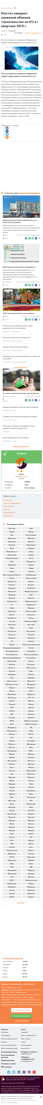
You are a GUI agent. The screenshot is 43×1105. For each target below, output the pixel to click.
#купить (12, 615)
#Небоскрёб (31, 771)
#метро (31, 581)
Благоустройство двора (9, 1045)
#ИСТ (12, 724)
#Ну (31, 801)
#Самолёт (31, 665)
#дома (12, 645)
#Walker (31, 860)
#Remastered (12, 874)
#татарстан (12, 631)
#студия (12, 621)
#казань (31, 572)
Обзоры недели (35, 316)
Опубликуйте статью (21, 1010)
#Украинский (31, 804)
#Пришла (12, 821)
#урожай (31, 817)
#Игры (31, 864)
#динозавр (31, 857)
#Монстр (31, 761)
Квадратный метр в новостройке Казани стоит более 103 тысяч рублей (20, 221)
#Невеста (12, 744)
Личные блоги (9, 516)
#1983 (12, 857)
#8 (31, 728)
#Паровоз (31, 777)
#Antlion (12, 764)
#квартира (12, 565)
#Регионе (31, 754)
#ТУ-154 (31, 698)
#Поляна (31, 877)
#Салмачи (31, 688)
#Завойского (12, 731)
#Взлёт (12, 781)
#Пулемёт (31, 718)
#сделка (31, 555)
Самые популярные (21, 447)
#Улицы (31, 884)
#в (12, 641)
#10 (11, 738)
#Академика (31, 684)
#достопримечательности (12, 575)
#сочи (31, 558)
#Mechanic (31, 890)
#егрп (31, 628)
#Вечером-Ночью (12, 684)
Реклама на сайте (8, 1064)
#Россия (12, 771)
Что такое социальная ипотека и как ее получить (21, 393)
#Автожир (12, 801)
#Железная (31, 887)
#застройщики (31, 535)
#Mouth (31, 787)
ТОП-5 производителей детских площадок (18, 313)
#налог (11, 572)
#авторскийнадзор (31, 655)
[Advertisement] (21, 164)
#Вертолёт (31, 681)
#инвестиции (12, 555)
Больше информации (12, 1102)
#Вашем (12, 754)
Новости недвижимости (33, 33)
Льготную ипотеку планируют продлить (15, 347)
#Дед (31, 731)
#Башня (31, 767)
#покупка (31, 635)
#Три (12, 678)
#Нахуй (12, 811)
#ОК (12, 867)
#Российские (12, 761)
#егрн (12, 628)
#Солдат (12, 718)
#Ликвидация (11, 751)
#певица (12, 831)
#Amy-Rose (12, 860)
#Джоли (12, 794)
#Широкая (31, 694)
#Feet (12, 864)
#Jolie (31, 784)
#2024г (12, 847)
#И (31, 837)
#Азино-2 (12, 668)
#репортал (12, 591)
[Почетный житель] (18, 471)
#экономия (31, 615)
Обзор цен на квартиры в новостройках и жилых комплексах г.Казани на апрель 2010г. (19, 427)
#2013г (31, 734)
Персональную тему (8, 1005)
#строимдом (31, 658)
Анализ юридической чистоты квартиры (16, 438)
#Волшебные (12, 870)
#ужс (31, 847)
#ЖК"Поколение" (31, 724)
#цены (12, 548)
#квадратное (12, 601)
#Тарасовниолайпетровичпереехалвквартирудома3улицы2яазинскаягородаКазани (31, 645)
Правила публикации (21, 1021)
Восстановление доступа (8, 1056)
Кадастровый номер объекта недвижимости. (19, 267)
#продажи (12, 588)
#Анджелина (31, 791)
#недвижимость (12, 552)
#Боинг (11, 691)
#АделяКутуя (12, 728)
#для (31, 595)
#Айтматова (31, 668)
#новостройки (31, 611)
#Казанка (31, 821)
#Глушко (12, 688)
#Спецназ (31, 714)
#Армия (31, 711)
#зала (12, 608)
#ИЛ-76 (31, 708)
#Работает (31, 774)
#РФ (11, 714)
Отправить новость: (29, 1053)
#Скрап (12, 894)
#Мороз (12, 734)
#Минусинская (12, 850)
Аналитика (15, 331)
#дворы (31, 532)
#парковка (31, 588)
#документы (12, 581)
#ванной (12, 598)
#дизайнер (31, 651)
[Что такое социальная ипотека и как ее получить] (21, 380)
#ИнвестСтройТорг (31, 721)
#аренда (31, 548)
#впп (12, 562)
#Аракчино (12, 854)
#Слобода (12, 698)
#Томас (12, 837)
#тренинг (31, 585)
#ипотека (12, 528)
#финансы (31, 538)
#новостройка (31, 578)
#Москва (31, 764)
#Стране (31, 757)
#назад (11, 741)
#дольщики (12, 542)
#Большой (11, 817)
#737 (12, 708)
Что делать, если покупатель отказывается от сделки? (20, 416)
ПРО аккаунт (6, 1067)
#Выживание (31, 744)
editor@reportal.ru (21, 476)
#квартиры (12, 611)
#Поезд (31, 674)
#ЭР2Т (12, 880)
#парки (11, 532)
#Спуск (31, 661)
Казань (3, 8)
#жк (12, 535)
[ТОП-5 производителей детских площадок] (21, 300)
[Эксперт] (21, 471)
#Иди (31, 807)
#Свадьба (31, 741)
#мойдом (12, 545)
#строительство (12, 655)
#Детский (12, 777)
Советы (38, 396)
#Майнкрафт (12, 884)
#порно (31, 897)
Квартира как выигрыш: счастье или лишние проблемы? (20, 407)
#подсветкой (31, 605)
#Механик (31, 894)
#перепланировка (12, 558)
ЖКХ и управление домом (9, 1048)
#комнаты (31, 638)
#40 (11, 844)
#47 (11, 877)
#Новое (31, 850)
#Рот (12, 797)
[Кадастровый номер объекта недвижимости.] (21, 253)
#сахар (31, 854)
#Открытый (31, 797)
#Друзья (31, 840)
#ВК (31, 867)
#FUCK (12, 897)
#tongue (12, 787)
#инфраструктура (31, 591)
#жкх (31, 528)
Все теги (21, 903)
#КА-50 (31, 701)
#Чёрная (12, 704)
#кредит (31, 565)
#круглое (31, 598)
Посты (10, 8)
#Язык (31, 794)
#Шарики (31, 870)
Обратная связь (7, 1060)
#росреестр (31, 631)
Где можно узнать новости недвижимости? (16, 337)
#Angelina (12, 784)
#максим (31, 827)
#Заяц (12, 804)
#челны (11, 578)
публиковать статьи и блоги (11, 990)
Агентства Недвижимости (9, 1039)
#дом (12, 568)
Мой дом (4, 1042)
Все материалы (21, 368)
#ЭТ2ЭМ (31, 811)
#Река (12, 824)
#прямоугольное (31, 601)
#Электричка (11, 814)
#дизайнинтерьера (31, 621)
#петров (12, 827)
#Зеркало (11, 595)
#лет (31, 738)
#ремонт (31, 542)
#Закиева (31, 678)
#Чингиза (12, 671)
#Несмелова (12, 694)
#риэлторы (12, 538)
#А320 (11, 711)
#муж (12, 834)
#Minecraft (12, 887)
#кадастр (12, 638)
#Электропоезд (31, 880)
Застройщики (5, 1035)
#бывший (31, 831)
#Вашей (12, 757)
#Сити (12, 767)
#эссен (31, 648)
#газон (31, 618)
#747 (31, 691)
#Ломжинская (12, 681)
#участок (12, 635)
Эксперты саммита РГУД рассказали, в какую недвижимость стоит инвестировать (17, 327)
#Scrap (11, 890)
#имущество (31, 562)
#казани (31, 641)
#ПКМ (12, 721)
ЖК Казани (4, 1032)
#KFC (31, 748)
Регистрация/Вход (9, 1052)
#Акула (31, 704)
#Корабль (12, 807)
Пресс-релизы (17, 341)
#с (12, 605)
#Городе (12, 665)
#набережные (31, 575)
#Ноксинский (11, 661)
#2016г (31, 844)
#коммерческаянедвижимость (12, 648)
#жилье (31, 568)
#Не (12, 774)
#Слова (31, 781)
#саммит (12, 585)
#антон (31, 824)
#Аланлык (31, 874)
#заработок (12, 618)
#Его (12, 840)
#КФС (31, 751)
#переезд (31, 608)
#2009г (12, 701)
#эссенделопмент (12, 651)
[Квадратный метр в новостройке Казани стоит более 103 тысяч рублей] (21, 206)
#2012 (31, 834)
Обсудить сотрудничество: (28, 1059)
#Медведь (11, 674)
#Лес (31, 671)
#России (12, 748)
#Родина (31, 814)
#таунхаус (12, 625)
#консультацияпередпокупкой (12, 658)
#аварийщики (31, 545)
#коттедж (31, 625)
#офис (31, 552)
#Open (12, 791)
